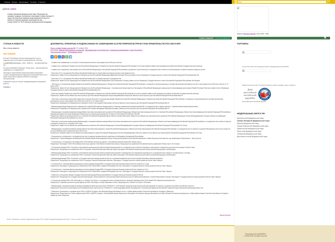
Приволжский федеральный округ (250, 129)
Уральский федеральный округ (249, 131)
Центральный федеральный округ (250, 118)
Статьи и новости (222, 38)
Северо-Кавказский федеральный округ (253, 126)
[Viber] (63, 56)
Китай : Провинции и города (16, 219)
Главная (7, 2)
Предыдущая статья (58, 52)
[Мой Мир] (59, 56)
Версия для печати (225, 215)
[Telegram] (70, 56)
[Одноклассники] (55, 56)
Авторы (14, 2)
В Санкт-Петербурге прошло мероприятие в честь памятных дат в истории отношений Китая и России (22, 59)
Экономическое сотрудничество (97, 50)
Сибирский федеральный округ (249, 134)
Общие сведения (206, 38)
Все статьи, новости (11, 48)
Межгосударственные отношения (71, 50)
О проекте (42, 2)
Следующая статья (75, 52)
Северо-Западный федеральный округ (56, 219)
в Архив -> (7, 87)
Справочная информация (119, 50)
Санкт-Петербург (136, 50)
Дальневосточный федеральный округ (252, 136)
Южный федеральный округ (248, 123)
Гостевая (33, 2)
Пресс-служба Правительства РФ (63, 48)
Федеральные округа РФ (34, 219)
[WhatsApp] (66, 56)
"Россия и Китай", (249, 34)
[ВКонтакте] (52, 56)
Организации (24, 2)
